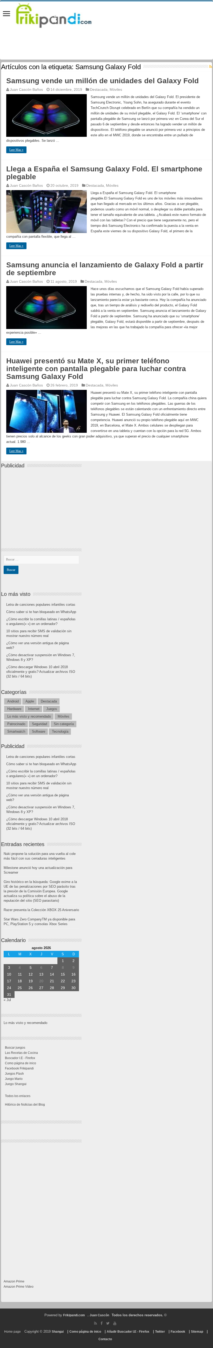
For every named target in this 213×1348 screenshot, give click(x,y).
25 (20, 988)
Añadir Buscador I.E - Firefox (128, 1331)
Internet (33, 709)
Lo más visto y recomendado (29, 716)
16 (73, 974)
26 (31, 988)
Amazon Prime (14, 1281)
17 (9, 981)
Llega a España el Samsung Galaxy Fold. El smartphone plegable (104, 173)
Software (38, 731)
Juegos (51, 709)
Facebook (178, 1331)
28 (52, 988)
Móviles (116, 89)
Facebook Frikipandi (19, 1068)
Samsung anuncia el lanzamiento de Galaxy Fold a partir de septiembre (104, 269)
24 (9, 988)
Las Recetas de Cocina (21, 1053)
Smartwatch (16, 731)
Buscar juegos (15, 1047)
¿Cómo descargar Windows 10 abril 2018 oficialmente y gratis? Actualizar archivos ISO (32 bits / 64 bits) (40, 671)
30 (73, 988)
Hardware (14, 709)
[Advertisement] (43, 503)
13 (41, 974)
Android (13, 701)
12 (31, 974)
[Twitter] (108, 1323)
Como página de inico (20, 1063)
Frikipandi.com (74, 1315)
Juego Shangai (15, 1084)
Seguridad (39, 724)
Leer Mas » (16, 150)
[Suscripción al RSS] (210, 67)
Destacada (99, 89)
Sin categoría (64, 724)
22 (63, 981)
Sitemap (197, 1331)
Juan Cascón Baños (26, 89)
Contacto (105, 1339)
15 (63, 974)
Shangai (58, 1331)
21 (52, 981)
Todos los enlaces (17, 1096)
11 (20, 974)
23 (73, 981)
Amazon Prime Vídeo (19, 1286)
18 (20, 981)
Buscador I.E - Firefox (20, 1058)
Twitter (160, 1331)
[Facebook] (101, 1323)
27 (41, 988)
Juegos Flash (14, 1073)
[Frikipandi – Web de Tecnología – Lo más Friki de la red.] (60, 14)
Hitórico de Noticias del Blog (25, 1104)
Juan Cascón (99, 1315)
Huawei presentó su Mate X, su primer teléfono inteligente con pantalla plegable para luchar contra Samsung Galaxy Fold (96, 368)
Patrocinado (16, 724)
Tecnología (60, 731)
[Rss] (95, 1323)
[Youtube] (115, 1323)
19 (31, 981)
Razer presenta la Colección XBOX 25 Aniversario (41, 910)
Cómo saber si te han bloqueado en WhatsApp (41, 612)
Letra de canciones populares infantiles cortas (40, 605)
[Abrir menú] (6, 14)
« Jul (7, 1000)
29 (63, 988)
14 (52, 974)
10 (9, 974)
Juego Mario (14, 1079)
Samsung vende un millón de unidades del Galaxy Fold (102, 81)
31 (9, 994)
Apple (29, 701)
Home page (12, 1331)
